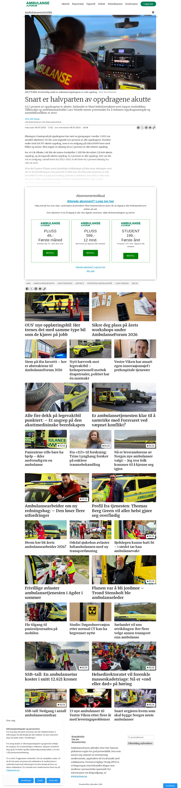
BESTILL (50, 253)
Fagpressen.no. (13, 770)
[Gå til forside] (37, 4)
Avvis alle (53, 780)
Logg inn (148, 4)
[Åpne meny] (153, 12)
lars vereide (122, 283)
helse (135, 283)
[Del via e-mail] (150, 127)
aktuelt (79, 283)
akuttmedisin (65, 283)
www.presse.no (79, 776)
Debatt (101, 4)
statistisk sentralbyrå (99, 283)
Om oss (75, 739)
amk (28, 283)
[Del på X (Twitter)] (142, 127)
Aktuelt (65, 4)
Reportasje (78, 4)
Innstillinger (170, 786)
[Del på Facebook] (138, 127)
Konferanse (131, 4)
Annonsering (79, 742)
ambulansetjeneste (43, 283)
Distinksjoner (115, 4)
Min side (90, 271)
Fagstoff (91, 4)
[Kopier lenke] (154, 127)
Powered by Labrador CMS (90, 784)
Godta (40, 780)
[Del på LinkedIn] (146, 127)
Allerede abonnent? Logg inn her (90, 201)
